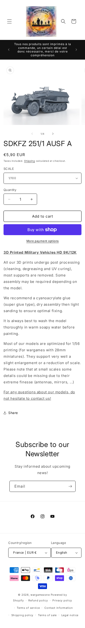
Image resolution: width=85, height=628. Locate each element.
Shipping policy (22, 615)
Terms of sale (47, 615)
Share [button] (13, 413)
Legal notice (69, 615)
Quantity (10, 190)
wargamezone (40, 594)
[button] (9, 21)
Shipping (29, 160)
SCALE (9, 169)
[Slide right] (53, 133)
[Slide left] (32, 133)
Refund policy (38, 600)
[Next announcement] (76, 49)
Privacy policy (62, 600)
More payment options (42, 241)
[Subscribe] (70, 486)
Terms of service (28, 607)
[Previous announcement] (9, 49)
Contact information (58, 607)
